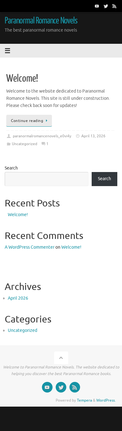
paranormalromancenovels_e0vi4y (42, 136)
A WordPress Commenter (29, 247)
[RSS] (114, 6)
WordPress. (106, 400)
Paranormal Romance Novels (41, 21)
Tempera (84, 400)
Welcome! (22, 78)
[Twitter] (105, 6)
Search (11, 168)
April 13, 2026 (93, 136)
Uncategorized (24, 143)
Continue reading (27, 120)
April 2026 (18, 298)
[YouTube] (97, 6)
